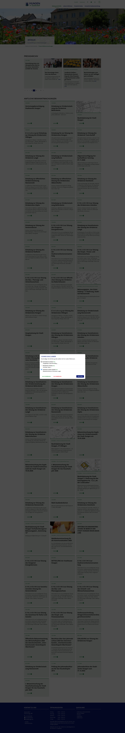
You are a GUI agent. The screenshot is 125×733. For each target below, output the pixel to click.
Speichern (80, 376)
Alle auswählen (46, 376)
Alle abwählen (57, 376)
